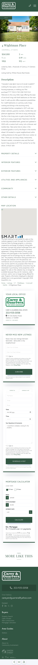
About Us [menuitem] (5, 643)
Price (7, 494)
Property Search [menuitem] (7, 616)
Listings (9, 283)
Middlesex (20, 283)
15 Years (19, 489)
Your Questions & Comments (14, 423)
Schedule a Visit (25, 390)
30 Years (10, 489)
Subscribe (19, 372)
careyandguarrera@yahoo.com (16, 597)
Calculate (19, 520)
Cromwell (29, 283)
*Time (7, 416)
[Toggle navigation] (34, 6)
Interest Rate (10, 509)
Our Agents (15, 320)
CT (15, 283)
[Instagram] (12, 606)
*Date (7, 409)
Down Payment (10, 502)
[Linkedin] (5, 606)
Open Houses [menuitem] (6, 618)
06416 (5, 285)
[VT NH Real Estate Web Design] (19, 652)
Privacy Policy (17, 365)
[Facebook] (2, 606)
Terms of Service (10, 468)
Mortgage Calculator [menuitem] (9, 623)
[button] (3, 29)
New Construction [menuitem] (8, 620)
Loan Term (9, 486)
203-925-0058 (13, 312)
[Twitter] (8, 606)
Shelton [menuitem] (4, 633)
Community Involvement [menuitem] (10, 645)
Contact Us (8, 320)
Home (3, 283)
